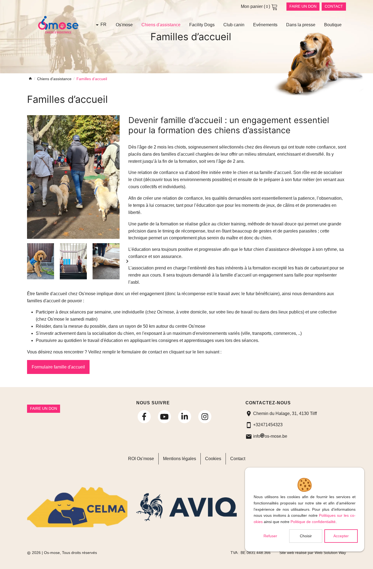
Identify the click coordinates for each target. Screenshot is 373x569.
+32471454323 (268, 424)
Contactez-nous (268, 402)
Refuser (270, 536)
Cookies (213, 458)
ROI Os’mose (141, 458)
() (256, 6)
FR (103, 24)
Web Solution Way (330, 553)
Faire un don (302, 6)
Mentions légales (179, 458)
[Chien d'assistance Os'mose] (73, 177)
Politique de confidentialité (313, 521)
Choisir (306, 536)
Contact (334, 6)
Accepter (341, 536)
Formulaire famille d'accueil (58, 367)
